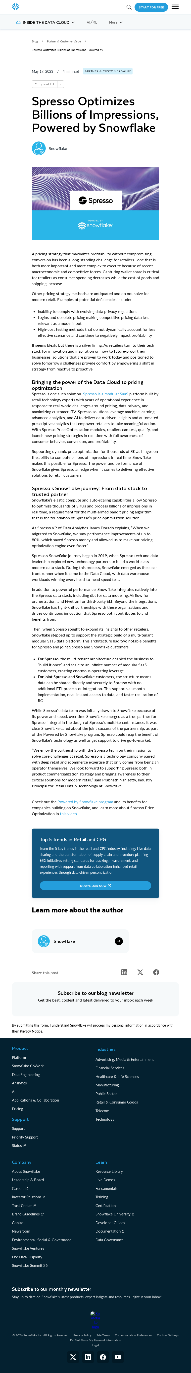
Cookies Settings (168, 1335)
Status (17, 1145)
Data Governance (110, 1240)
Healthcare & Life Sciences (117, 1076)
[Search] (129, 7)
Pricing (17, 1108)
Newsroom (21, 1231)
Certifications (106, 1205)
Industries (106, 1049)
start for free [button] (151, 7)
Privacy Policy (82, 1335)
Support (18, 1128)
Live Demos (105, 1179)
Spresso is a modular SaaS (105, 393)
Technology (105, 1119)
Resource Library (109, 1171)
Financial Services (110, 1068)
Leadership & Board (28, 1179)
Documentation (108, 1231)
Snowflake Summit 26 (30, 1265)
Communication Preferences (133, 1335)
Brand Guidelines (26, 1214)
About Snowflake (26, 1171)
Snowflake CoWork (28, 1066)
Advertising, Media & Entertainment (125, 1059)
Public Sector (106, 1093)
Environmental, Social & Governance (41, 1240)
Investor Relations (27, 1197)
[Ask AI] (60, 84)
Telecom (102, 1110)
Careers (18, 1188)
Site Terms (103, 1335)
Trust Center (22, 1205)
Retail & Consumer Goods (117, 1102)
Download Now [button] (93, 885)
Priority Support (25, 1137)
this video (68, 813)
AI (13, 1091)
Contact (18, 1222)
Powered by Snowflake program (85, 801)
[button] (175, 7)
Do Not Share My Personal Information (95, 1340)
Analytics (19, 1083)
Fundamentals (107, 1188)
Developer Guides (110, 1222)
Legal (95, 1345)
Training (102, 1197)
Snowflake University (113, 1214)
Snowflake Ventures (28, 1248)
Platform (19, 1057)
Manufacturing (107, 1085)
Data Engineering (26, 1074)
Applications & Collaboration (35, 1100)
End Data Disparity (27, 1257)
